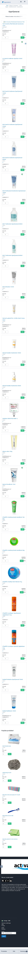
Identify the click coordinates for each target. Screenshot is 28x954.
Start (7, 5)
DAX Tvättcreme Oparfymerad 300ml (12, 224)
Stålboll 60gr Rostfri (6, 772)
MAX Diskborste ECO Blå (7, 815)
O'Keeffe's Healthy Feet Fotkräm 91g (12, 581)
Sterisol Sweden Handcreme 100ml (11, 352)
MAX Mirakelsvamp (6, 746)
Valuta (2, 931)
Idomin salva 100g (7, 451)
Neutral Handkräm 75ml (8, 484)
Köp (22, 37)
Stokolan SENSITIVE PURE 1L (10, 418)
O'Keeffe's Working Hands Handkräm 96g (13, 550)
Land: (2, 924)
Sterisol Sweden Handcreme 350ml (11, 385)
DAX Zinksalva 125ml (8, 286)
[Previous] (1, 866)
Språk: (2, 927)
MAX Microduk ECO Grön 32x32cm (9, 839)
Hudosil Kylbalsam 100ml (9, 711)
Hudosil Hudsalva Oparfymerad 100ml (12, 679)
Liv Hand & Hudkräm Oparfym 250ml (12, 58)
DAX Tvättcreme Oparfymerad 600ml (12, 255)
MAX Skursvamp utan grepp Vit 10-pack (11, 794)
